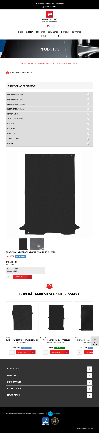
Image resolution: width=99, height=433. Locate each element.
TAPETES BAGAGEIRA (63, 63)
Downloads (53, 32)
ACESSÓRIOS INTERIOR (46, 63)
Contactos (76, 32)
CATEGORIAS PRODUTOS (21, 86)
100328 (43, 338)
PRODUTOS (40, 32)
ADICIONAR (19, 277)
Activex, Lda (89, 428)
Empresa (29, 32)
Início (20, 32)
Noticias (65, 32)
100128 (9, 338)
